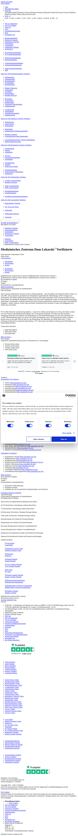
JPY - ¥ (36, 18)
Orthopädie (8, 210)
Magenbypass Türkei (11, 698)
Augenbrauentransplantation (14, 63)
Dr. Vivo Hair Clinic (11, 725)
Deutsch (27, 12)
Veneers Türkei (10, 691)
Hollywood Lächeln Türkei (13, 707)
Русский (32, 14)
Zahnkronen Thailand (12, 762)
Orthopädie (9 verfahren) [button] (9, 453)
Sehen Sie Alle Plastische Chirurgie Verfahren (15, 118)
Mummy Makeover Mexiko (14, 744)
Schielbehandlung (10, 193)
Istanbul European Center (13, 721)
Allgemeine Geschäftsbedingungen (16, 634)
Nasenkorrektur (10, 79)
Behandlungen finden (12, 9)
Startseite (8, 239)
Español (53, 12)
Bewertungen (9, 263)
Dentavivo (8, 723)
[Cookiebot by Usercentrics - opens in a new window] (67, 395)
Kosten (7, 265)
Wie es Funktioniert (11, 24)
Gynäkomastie (9, 110)
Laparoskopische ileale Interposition (16, 136)
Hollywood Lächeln (11, 166)
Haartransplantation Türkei (13, 703)
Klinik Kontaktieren (7, 287)
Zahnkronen (9, 173)
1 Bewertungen (6, 258)
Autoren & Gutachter (11, 622)
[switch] (29, 425)
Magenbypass (9, 122)
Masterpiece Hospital (11, 732)
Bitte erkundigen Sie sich (18, 383)
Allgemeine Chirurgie (12, 47)
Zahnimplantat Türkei (12, 689)
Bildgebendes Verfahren (12, 203)
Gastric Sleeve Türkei (12, 680)
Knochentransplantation (12, 157)
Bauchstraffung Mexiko (12, 743)
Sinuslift (7, 165)
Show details (67, 433)
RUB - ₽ (48, 18)
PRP (6, 70)
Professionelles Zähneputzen (14, 172)
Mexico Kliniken (10, 666)
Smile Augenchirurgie (12, 186)
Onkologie (8, 217)
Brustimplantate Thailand (13, 758)
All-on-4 (7, 156)
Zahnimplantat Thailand (12, 760)
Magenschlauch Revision (13, 142)
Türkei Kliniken (10, 662)
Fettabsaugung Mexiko (12, 748)
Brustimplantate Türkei (12, 683)
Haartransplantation (11, 38)
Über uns (8, 27)
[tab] (39, 379)
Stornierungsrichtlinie (12, 636)
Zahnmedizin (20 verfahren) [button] (10, 379)
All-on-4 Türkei (10, 713)
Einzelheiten (9, 261)
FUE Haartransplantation (13, 52)
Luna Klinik (9, 719)
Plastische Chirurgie (11, 40)
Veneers (7, 150)
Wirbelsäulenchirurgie (12, 214)
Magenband (8, 129)
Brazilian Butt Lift (11, 95)
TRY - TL (55, 18)
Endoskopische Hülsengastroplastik (16, 131)
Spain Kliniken (10, 664)
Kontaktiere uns (10, 35)
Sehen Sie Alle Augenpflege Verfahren (13, 200)
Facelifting (8, 92)
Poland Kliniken (10, 667)
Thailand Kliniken (11, 669)
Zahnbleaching (9, 163)
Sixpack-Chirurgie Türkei (13, 711)
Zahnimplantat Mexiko (12, 741)
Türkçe (18, 14)
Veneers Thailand (10, 757)
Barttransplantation (11, 60)
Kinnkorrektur (9, 102)
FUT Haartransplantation (13, 54)
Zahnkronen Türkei (11, 692)
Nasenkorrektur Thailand (13, 755)
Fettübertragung (10, 106)
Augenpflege (9, 45)
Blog (6, 33)
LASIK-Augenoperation (13, 180)
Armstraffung (9, 101)
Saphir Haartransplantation (13, 68)
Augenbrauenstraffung (12, 113)
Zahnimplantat (9, 148)
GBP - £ (19, 18)
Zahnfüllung (9, 159)
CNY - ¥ (25, 18)
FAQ (6, 29)
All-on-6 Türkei (10, 709)
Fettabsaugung (9, 77)
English (14, 12)
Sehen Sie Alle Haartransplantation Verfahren (15, 74)
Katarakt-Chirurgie (11, 182)
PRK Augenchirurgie (11, 188)
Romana (40, 12)
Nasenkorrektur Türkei (12, 681)
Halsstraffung (9, 111)
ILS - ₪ (30, 18)
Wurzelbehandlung (11, 170)
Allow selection (38, 439)
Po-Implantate (9, 83)
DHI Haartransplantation (13, 58)
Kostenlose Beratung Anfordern (11, 493)
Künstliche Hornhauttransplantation (16, 196)
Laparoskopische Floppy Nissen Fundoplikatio (20, 140)
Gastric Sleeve (9, 124)
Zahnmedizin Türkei (11, 700)
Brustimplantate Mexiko (12, 746)
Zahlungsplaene (10, 625)
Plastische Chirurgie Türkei (13, 705)
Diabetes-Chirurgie (11, 134)
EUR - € (7, 16)
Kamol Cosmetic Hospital (13, 734)
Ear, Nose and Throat (12, 207)
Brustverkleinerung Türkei (13, 685)
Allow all (64, 439)
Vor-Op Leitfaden (10, 25)
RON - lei (42, 18)
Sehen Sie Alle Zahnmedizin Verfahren (13, 177)
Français (66, 12)
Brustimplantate (10, 81)
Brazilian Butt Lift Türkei (13, 702)
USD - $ (13, 18)
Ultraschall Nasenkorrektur (13, 104)
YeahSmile (8, 727)
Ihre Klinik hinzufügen (12, 640)
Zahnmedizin (9, 44)
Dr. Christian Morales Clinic (14, 730)
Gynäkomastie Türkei (12, 687)
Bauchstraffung (10, 84)
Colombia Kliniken (11, 673)
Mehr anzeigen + (6, 337)
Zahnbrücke (9, 152)
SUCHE (3, 223)
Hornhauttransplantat (11, 191)
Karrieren (8, 627)
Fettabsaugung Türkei (12, 694)
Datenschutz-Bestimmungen (14, 633)
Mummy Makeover (11, 88)
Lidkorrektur (9, 90)
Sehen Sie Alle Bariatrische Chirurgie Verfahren (16, 145)
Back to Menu (13, 803)
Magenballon (9, 126)
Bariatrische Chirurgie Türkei (14, 696)
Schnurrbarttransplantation (13, 65)
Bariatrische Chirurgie (12, 42)
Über (6, 7)
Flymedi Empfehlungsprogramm (15, 623)
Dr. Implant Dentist (11, 729)
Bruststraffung (9, 93)
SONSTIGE (9, 49)
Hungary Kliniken (11, 671)
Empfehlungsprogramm (12, 31)
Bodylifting (8, 99)
